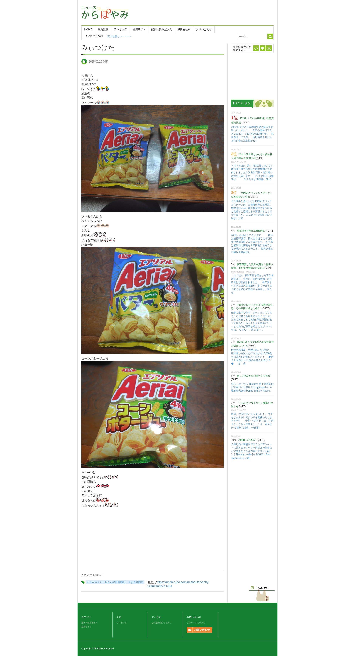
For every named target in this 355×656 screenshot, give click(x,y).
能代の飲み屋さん (161, 29)
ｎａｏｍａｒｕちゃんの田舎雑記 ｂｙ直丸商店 (115, 582)
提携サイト (139, 29)
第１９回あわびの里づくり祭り (253, 376)
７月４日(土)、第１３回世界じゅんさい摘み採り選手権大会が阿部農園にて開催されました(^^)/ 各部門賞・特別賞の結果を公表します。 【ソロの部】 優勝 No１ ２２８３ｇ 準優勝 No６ (255, 172)
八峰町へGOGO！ (247, 440)
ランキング (120, 29)
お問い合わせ (204, 29)
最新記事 (103, 29)
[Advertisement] (206, 12)
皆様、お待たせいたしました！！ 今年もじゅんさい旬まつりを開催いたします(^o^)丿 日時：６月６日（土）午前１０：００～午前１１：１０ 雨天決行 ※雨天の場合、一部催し (252, 420)
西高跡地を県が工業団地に (251, 230)
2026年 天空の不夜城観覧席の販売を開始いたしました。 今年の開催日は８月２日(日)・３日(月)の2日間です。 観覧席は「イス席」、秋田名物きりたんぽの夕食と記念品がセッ (252, 134)
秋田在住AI (184, 29)
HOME (88, 29)
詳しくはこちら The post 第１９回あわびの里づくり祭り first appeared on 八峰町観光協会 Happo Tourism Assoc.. (252, 387)
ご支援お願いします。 (162, 623)
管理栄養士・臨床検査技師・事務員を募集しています (136, 36)
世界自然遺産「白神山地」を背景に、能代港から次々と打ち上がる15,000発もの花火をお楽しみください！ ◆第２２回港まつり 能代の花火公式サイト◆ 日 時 (252, 357)
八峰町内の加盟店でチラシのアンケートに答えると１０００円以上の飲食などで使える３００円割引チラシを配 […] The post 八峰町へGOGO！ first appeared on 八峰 (251, 451)
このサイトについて (196, 623)
